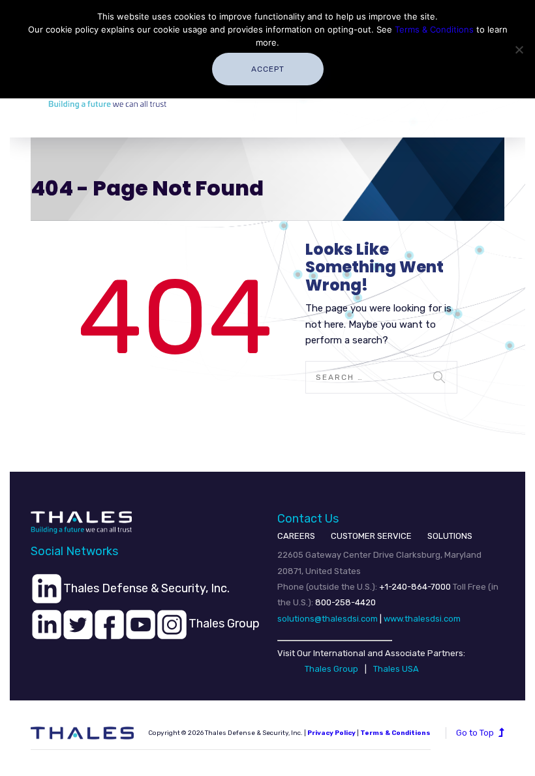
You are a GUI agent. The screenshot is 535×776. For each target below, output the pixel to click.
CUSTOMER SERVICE (371, 536)
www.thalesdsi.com (422, 619)
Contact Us (308, 518)
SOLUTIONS (449, 536)
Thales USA (396, 669)
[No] (518, 49)
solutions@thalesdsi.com (327, 619)
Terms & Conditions (434, 29)
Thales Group (331, 669)
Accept (267, 69)
